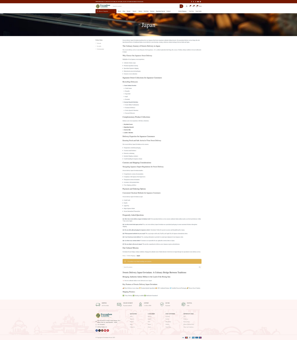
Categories (151, 314)
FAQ (184, 316)
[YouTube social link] (198, 1)
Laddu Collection (128, 132)
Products (132, 321)
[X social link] (193, 1)
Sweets (149, 327)
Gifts (149, 321)
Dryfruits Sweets (128, 124)
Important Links (188, 314)
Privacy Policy (186, 321)
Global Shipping (131, 255)
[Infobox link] (105, 304)
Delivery (150, 316)
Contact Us (132, 327)
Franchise (168, 316)
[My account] (186, 6)
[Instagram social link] (196, 1)
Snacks (149, 324)
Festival (149, 319)
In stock (99, 46)
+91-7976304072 (101, 324)
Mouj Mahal (168, 321)
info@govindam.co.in (102, 327)
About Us (132, 319)
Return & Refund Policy (188, 324)
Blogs (131, 324)
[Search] (181, 6)
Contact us (185, 319)
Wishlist (167, 324)
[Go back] (140, 24)
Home (124, 255)
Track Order (168, 327)
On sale (99, 43)
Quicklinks (133, 314)
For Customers (170, 314)
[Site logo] (103, 6)
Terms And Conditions (188, 327)
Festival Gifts (127, 130)
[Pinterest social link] (200, 1)
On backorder (100, 49)
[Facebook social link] (191, 1)
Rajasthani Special (129, 127)
